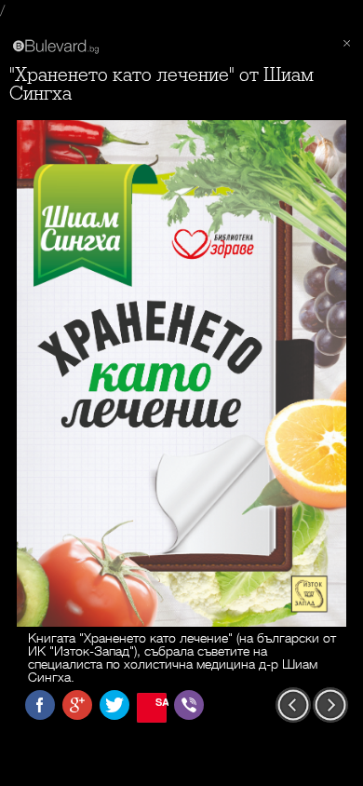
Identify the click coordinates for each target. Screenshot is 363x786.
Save (161, 702)
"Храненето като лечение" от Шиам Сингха (161, 84)
